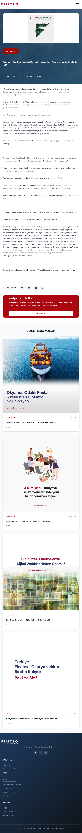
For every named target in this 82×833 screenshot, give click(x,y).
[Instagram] (40, 753)
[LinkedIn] (35, 753)
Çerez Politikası (8, 788)
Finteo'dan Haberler (9, 769)
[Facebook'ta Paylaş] (29, 288)
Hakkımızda (6, 765)
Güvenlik (5, 796)
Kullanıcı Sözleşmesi (9, 792)
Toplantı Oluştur (8, 815)
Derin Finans (10, 51)
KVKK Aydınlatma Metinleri (12, 785)
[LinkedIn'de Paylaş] (36, 288)
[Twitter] (46, 753)
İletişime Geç (41, 313)
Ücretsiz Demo (8, 812)
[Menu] (77, 4)
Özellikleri (6, 808)
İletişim (5, 773)
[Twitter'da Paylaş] (22, 288)
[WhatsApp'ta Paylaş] (42, 288)
